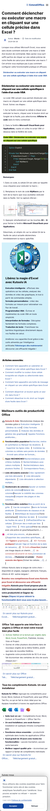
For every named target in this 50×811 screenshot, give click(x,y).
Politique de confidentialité (22, 800)
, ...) (32, 550)
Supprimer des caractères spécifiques (23, 537)
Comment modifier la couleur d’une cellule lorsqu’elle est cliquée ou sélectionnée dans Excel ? (24, 375)
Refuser (34, 806)
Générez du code (14, 427)
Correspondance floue (34, 468)
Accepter (13, 806)
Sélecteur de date (26, 517)
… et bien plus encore (14, 534)
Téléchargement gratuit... (24, 617)
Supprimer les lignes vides (17, 448)
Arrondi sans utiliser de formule (20, 454)
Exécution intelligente (30, 424)
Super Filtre (11, 527)
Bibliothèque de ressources (27, 514)
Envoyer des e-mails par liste (27, 523)
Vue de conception (21, 507)
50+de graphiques (17, 541)
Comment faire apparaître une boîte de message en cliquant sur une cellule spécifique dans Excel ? (26, 385)
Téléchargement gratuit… (25, 758)
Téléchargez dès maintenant (28, 345)
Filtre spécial (26, 527)
